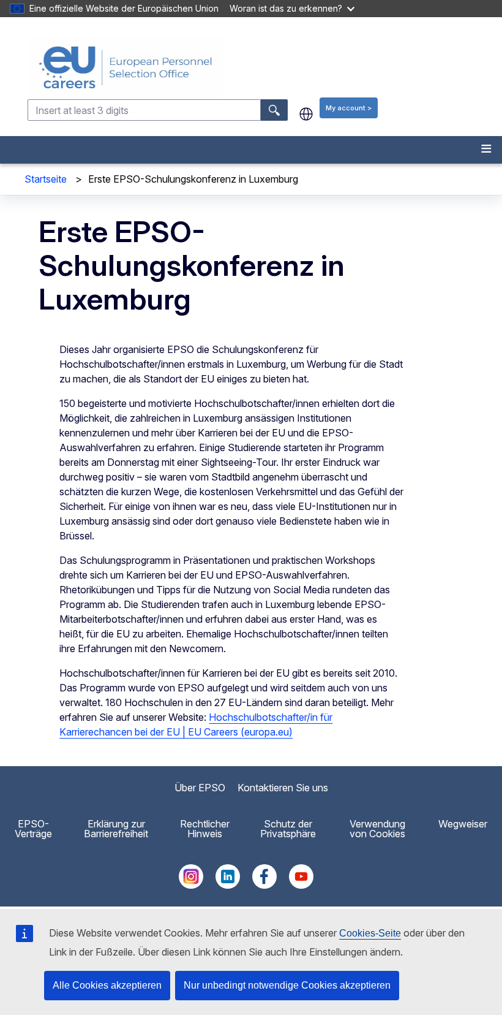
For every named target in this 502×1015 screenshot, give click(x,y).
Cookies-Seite (370, 933)
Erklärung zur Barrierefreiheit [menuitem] (116, 829)
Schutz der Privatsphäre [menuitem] (288, 829)
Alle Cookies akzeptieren (107, 985)
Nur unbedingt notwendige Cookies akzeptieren (287, 985)
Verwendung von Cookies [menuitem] (377, 829)
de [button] (306, 114)
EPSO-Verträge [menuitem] (33, 829)
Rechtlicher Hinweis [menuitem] (205, 829)
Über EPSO (199, 787)
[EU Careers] (264, 67)
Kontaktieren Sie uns (283, 787)
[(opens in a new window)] (191, 885)
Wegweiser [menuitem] (462, 824)
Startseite (45, 178)
